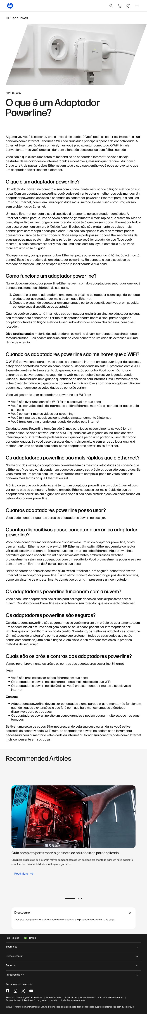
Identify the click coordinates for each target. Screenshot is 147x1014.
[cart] (119, 5)
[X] (23, 991)
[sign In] (128, 5)
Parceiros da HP (15, 974)
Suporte (10, 965)
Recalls (10, 997)
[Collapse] (130, 913)
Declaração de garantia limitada (40, 1000)
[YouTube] (31, 991)
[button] (70, 898)
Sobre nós (11, 946)
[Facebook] (7, 991)
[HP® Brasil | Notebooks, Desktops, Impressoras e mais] (10, 5)
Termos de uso (13, 1000)
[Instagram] (15, 991)
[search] (111, 5)
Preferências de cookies (73, 1000)
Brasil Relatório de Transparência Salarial (101, 997)
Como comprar (14, 956)
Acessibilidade (53, 997)
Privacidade (71, 997)
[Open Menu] (137, 5)
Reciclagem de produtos (29, 997)
